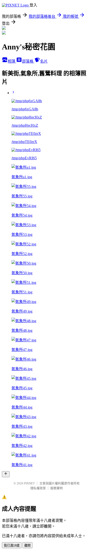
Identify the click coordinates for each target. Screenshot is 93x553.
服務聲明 (56, 488)
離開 (27, 545)
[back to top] (6, 474)
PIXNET (29, 483)
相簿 (12, 61)
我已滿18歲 (12, 545)
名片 (44, 61)
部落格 (28, 61)
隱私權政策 (38, 488)
